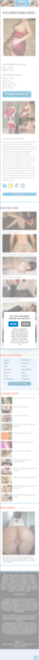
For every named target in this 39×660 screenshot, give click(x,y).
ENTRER (13, 324)
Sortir (26, 324)
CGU (19, 344)
